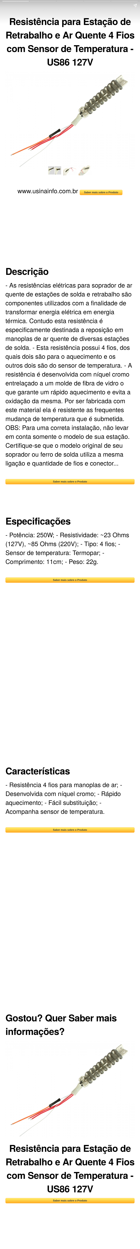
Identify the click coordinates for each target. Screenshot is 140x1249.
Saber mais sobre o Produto (101, 192)
